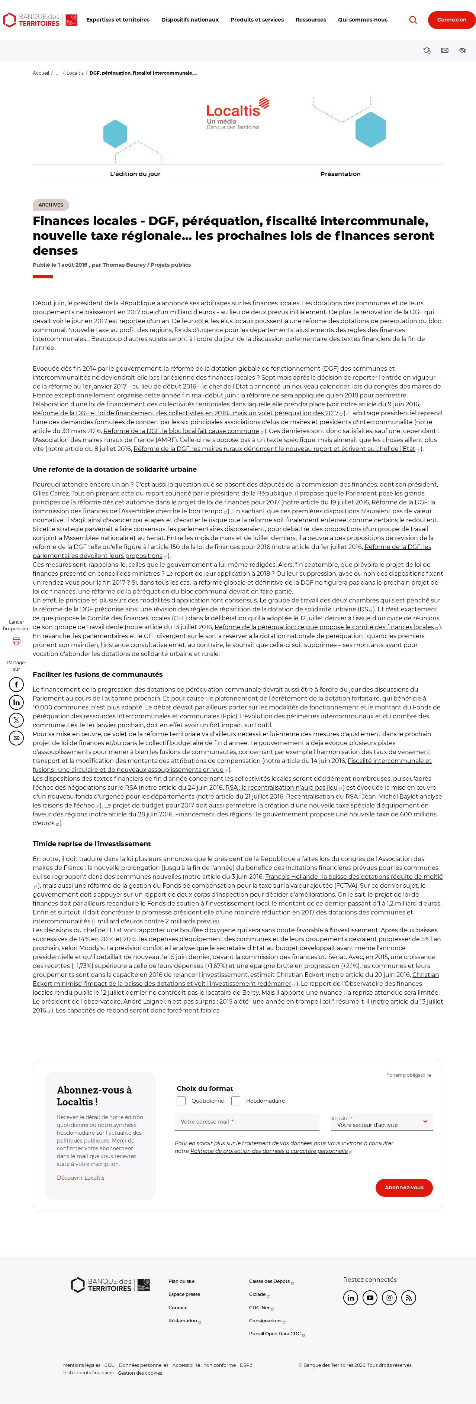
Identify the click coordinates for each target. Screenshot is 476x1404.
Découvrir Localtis (80, 1177)
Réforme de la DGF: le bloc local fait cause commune (181, 431)
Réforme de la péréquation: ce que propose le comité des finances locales (324, 627)
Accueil (41, 73)
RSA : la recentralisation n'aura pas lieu (281, 787)
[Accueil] (40, 20)
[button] (117, 20)
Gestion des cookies (140, 1373)
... (58, 73)
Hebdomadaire (265, 1101)
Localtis (75, 73)
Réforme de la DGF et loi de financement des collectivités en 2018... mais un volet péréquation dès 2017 (185, 413)
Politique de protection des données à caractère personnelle (269, 1151)
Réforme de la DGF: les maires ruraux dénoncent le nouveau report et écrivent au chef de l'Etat (274, 448)
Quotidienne (208, 1101)
